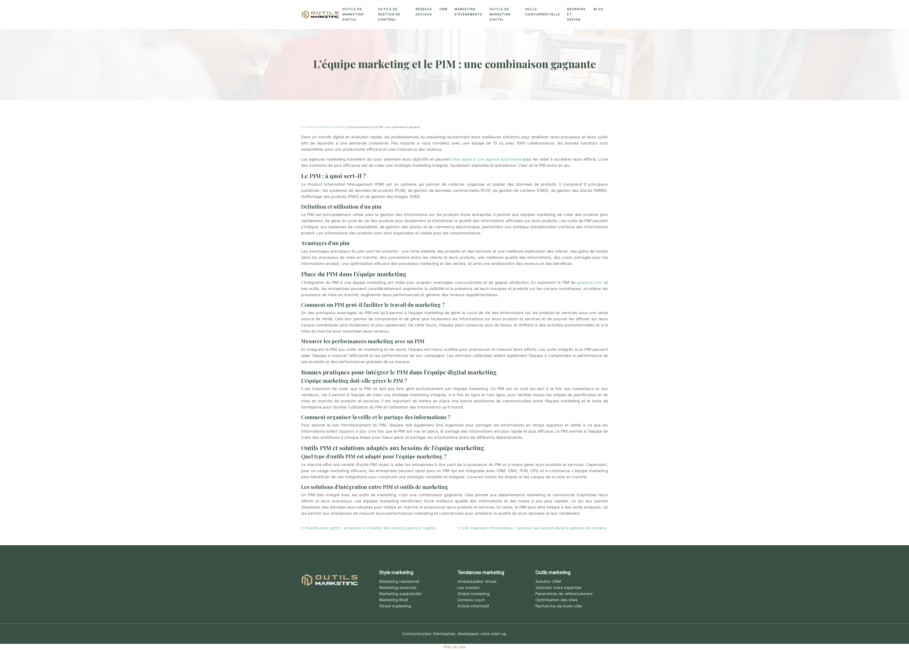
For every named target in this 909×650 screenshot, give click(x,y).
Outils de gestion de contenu (389, 14)
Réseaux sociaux (424, 11)
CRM (443, 9)
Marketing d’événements (468, 11)
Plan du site (455, 647)
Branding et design (576, 14)
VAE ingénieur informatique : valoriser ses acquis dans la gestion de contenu (534, 528)
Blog (599, 9)
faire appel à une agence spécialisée (487, 159)
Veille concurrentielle (542, 11)
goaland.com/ (590, 282)
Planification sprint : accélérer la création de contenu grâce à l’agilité (370, 528)
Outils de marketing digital (353, 14)
